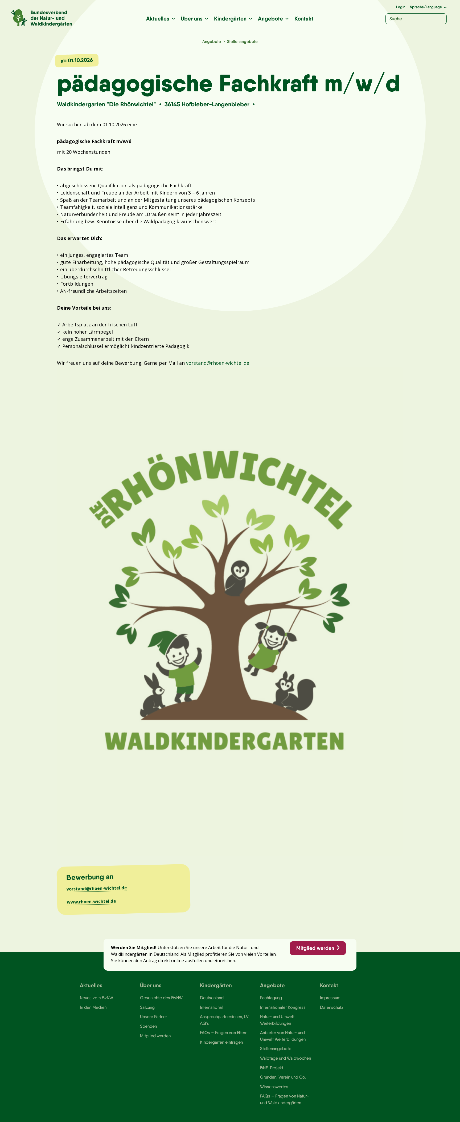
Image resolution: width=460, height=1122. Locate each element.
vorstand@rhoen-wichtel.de (217, 363)
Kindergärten (230, 18)
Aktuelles (157, 18)
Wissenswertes (274, 1086)
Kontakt (303, 18)
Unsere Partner (153, 1016)
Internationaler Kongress (283, 1007)
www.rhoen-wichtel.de (91, 901)
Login (400, 7)
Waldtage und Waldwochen (285, 1058)
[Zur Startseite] (41, 18)
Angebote (270, 18)
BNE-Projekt (271, 1067)
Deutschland (212, 997)
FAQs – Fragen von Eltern (223, 1032)
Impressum (330, 997)
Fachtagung (271, 997)
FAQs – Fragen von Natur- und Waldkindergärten (284, 1099)
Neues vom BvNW (96, 997)
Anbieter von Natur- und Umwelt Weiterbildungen (283, 1036)
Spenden (148, 1026)
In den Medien (93, 1007)
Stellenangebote (242, 41)
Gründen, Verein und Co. (283, 1077)
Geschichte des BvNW (161, 997)
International (211, 1007)
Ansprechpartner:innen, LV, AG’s (224, 1020)
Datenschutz (331, 1007)
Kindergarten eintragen (221, 1042)
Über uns (192, 18)
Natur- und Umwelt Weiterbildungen (277, 1020)
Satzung (147, 1007)
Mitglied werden (315, 948)
